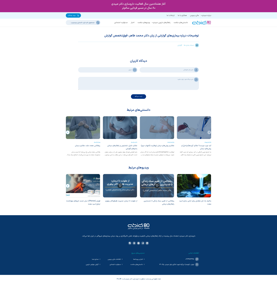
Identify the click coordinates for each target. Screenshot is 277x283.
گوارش (179, 45)
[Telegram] (143, 243)
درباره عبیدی (206, 15)
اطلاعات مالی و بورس (114, 259)
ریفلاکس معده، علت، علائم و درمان (87, 145)
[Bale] (130, 243)
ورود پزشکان (71, 15)
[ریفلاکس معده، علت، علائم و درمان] (83, 127)
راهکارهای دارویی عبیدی (161, 22)
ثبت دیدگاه (138, 96)
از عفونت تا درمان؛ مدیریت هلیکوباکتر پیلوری (121, 201)
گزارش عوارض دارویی (92, 264)
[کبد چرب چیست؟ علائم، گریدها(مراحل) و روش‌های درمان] (194, 127)
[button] (209, 132)
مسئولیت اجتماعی (121, 22)
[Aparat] (134, 243)
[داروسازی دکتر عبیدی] (201, 22)
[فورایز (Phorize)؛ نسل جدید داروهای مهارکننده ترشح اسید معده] (83, 186)
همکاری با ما (182, 15)
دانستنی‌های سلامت (181, 22)
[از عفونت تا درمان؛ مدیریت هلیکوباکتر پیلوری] (120, 186)
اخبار (132, 22)
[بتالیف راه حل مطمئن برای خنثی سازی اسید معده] (194, 186)
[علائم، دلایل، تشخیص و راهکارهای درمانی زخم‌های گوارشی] (120, 127)
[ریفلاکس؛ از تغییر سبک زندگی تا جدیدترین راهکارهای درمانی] (157, 186)
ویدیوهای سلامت (144, 22)
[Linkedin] (147, 243)
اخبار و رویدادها (138, 259)
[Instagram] (138, 243)
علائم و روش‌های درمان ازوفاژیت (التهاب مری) (157, 145)
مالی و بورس (194, 15)
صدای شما (95, 259)
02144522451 (189, 259)
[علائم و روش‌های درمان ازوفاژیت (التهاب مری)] (157, 127)
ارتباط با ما (171, 15)
